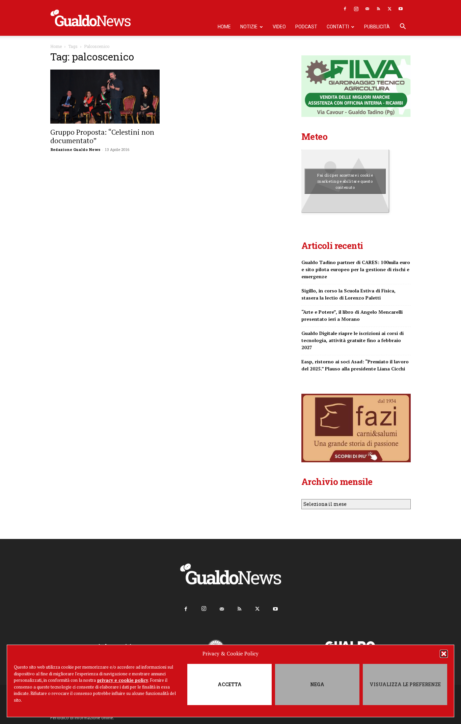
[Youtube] (401, 9)
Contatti (338, 26)
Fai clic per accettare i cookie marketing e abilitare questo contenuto (345, 181)
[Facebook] (345, 9)
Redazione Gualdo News (75, 149)
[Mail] (367, 9)
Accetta (230, 684)
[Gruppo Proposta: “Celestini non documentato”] (105, 97)
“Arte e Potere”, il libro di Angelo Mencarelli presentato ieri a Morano (352, 315)
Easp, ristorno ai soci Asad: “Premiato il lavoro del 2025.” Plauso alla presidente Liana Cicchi (355, 365)
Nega (317, 684)
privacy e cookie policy (122, 680)
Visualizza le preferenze (405, 684)
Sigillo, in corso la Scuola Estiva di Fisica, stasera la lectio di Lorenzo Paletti (348, 294)
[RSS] (378, 9)
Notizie (248, 26)
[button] (443, 653)
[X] (389, 9)
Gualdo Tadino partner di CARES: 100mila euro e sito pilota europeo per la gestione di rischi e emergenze (355, 269)
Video (279, 26)
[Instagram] (356, 9)
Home (224, 26)
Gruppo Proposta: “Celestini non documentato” (102, 136)
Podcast (306, 26)
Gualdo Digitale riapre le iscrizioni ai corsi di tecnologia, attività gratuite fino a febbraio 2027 (352, 340)
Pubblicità (377, 26)
